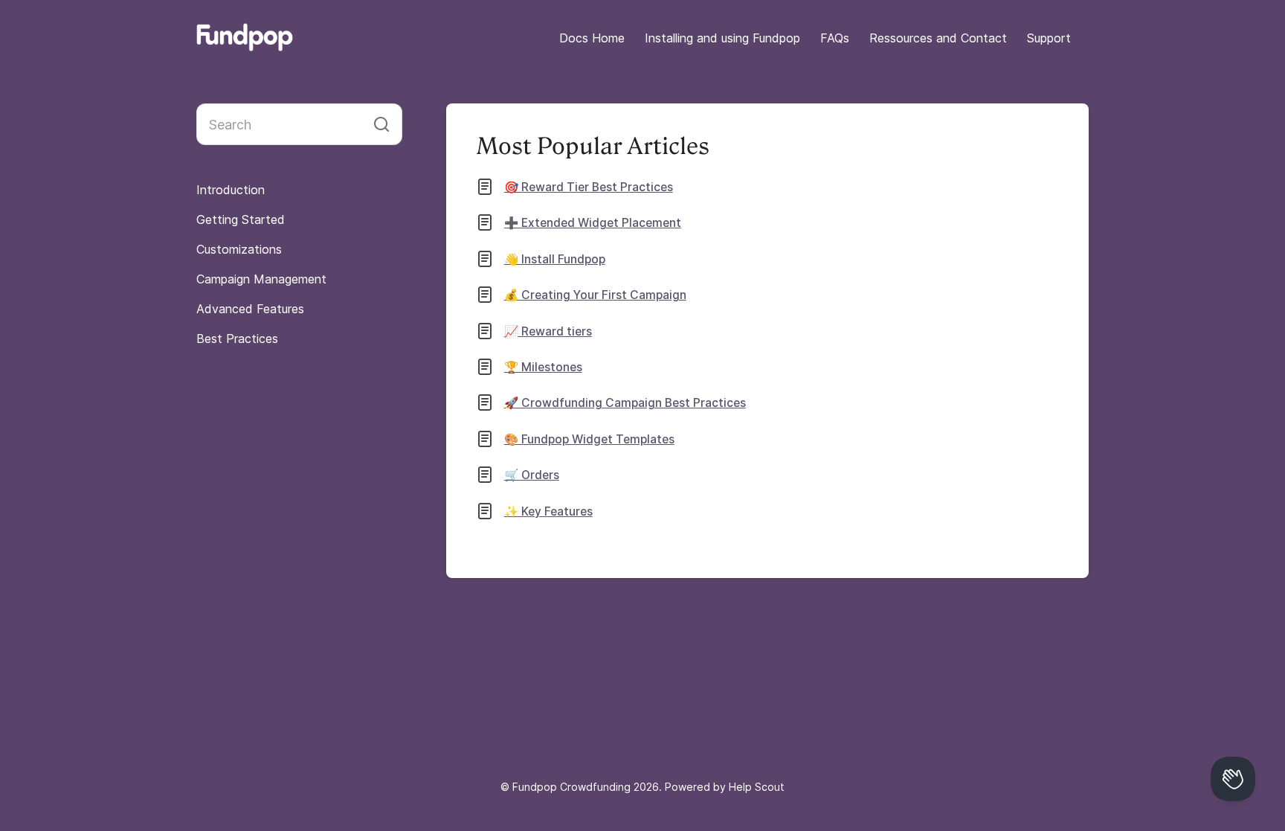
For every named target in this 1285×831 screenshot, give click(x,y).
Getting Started (240, 219)
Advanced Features (250, 308)
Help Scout (757, 786)
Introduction (230, 189)
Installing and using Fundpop (722, 38)
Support (1049, 38)
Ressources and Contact (938, 38)
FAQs (834, 38)
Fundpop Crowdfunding (571, 786)
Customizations (239, 249)
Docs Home (592, 38)
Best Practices (237, 338)
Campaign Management (261, 279)
